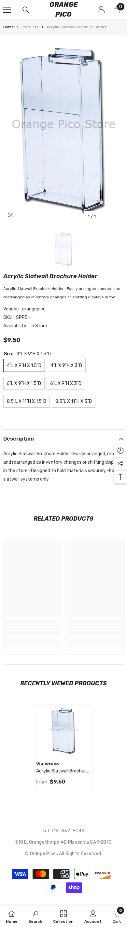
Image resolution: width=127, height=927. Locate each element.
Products (30, 27)
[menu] (7, 10)
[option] (63, 129)
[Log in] (101, 9)
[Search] (26, 10)
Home (8, 27)
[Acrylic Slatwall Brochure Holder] (63, 731)
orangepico (34, 309)
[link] (32, 631)
